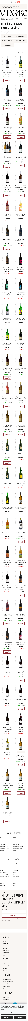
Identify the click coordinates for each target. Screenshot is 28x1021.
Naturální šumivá (3, 840)
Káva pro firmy (6, 999)
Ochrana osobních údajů (8, 981)
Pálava (1, 853)
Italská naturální (16, 844)
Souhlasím (19, 1017)
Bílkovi (1, 881)
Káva (4, 955)
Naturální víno (6, 953)
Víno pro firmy (6, 997)
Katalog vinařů (6, 966)
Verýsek (14, 883)
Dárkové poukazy (6, 986)
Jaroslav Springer (3, 872)
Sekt (13, 840)
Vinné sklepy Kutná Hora (4, 876)
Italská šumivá (2, 844)
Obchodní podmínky (7, 979)
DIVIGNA (1, 879)
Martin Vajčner (15, 870)
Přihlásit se (14, 915)
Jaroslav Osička (15, 866)
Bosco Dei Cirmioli (16, 863)
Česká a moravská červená (4, 848)
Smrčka (14, 868)
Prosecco (1, 837)
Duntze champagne (16, 876)
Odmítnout (7, 1017)
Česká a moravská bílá (4, 846)
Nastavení (13, 1013)
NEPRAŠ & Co (15, 879)
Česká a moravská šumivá (17, 848)
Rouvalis (14, 872)
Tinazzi (14, 874)
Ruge (1, 868)
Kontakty (5, 968)
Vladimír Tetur (2, 885)
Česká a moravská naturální (18, 846)
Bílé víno (5, 941)
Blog (4, 988)
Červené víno (5, 943)
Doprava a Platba (6, 984)
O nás (4, 963)
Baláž (14, 885)
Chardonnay (2, 850)
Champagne (15, 837)
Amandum (2, 863)
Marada (14, 881)
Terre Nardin (2, 883)
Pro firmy (5, 970)
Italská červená (15, 842)
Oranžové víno (6, 950)
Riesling (14, 850)
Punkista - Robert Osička (4, 874)
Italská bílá (2, 842)
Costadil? (1, 866)
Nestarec (1, 870)
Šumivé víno (5, 948)
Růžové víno (5, 946)
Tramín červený (15, 853)
